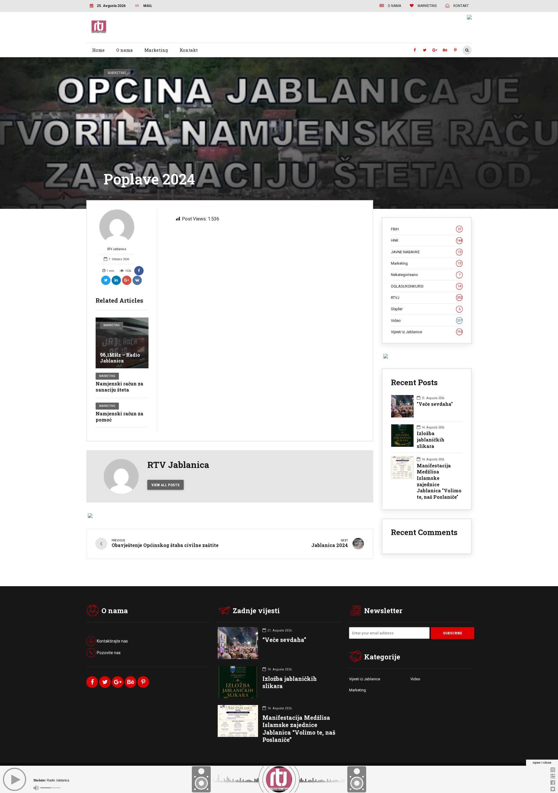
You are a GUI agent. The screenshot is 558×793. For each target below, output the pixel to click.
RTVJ (426, 297)
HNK (426, 240)
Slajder (425, 309)
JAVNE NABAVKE (426, 252)
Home (98, 50)
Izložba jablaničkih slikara (430, 439)
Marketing (156, 50)
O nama (124, 50)
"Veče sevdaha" (435, 404)
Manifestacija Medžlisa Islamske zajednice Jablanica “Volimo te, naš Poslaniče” (298, 728)
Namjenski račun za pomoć (119, 416)
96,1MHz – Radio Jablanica (120, 358)
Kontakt (189, 50)
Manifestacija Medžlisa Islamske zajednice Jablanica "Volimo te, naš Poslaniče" (439, 481)
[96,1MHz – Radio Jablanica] (122, 343)
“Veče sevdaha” (284, 639)
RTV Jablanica (116, 249)
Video (426, 320)
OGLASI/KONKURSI (426, 286)
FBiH (426, 229)
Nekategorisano (425, 274)
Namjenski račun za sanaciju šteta (119, 387)
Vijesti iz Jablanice (426, 332)
